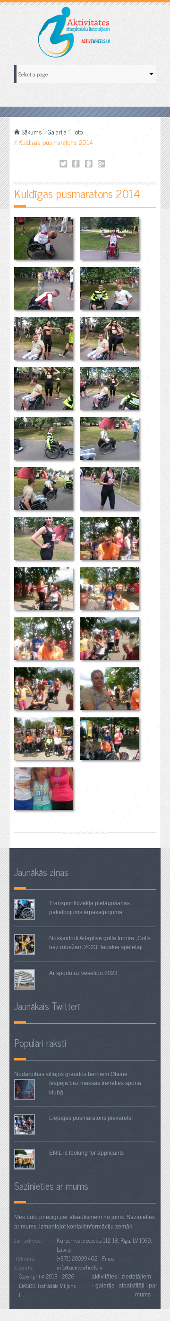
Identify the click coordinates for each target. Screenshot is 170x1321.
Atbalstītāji (131, 1285)
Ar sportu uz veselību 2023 (83, 973)
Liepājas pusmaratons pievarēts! (91, 1118)
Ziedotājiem (136, 1276)
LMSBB (27, 1285)
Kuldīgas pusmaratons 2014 (64, 164)
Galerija (57, 131)
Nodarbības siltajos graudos (50, 1074)
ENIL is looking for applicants (86, 1153)
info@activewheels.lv (79, 1267)
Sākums (32, 131)
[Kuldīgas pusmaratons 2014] (43, 238)
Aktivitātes (104, 1276)
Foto (77, 131)
